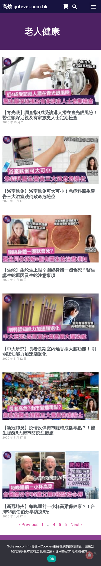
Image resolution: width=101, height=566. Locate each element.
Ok (52, 559)
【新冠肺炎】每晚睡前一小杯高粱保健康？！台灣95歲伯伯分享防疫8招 (48, 509)
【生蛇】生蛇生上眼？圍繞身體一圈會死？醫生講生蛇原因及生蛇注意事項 (48, 272)
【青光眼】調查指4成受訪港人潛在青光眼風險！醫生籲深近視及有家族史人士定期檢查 (50, 115)
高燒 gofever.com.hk (25, 7)
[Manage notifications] (89, 555)
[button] (74, 6)
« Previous (28, 524)
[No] (94, 553)
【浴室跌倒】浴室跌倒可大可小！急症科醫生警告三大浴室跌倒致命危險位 (48, 194)
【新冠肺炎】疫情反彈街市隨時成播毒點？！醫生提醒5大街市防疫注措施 (48, 430)
